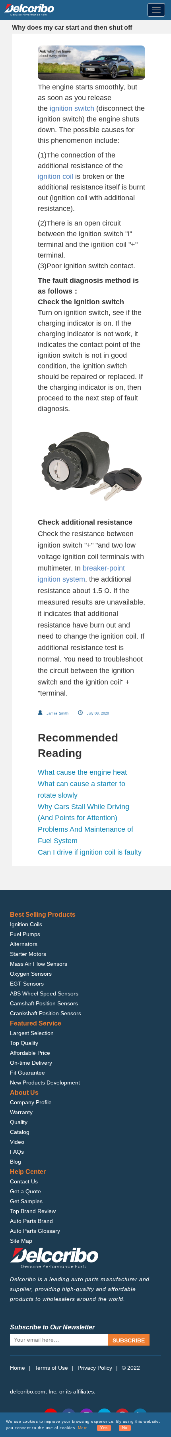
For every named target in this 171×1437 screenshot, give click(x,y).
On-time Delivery (31, 1063)
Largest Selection (32, 1033)
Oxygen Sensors (31, 974)
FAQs (17, 1152)
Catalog (19, 1132)
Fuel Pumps (25, 934)
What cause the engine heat (82, 772)
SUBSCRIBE (129, 1340)
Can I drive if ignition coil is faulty (90, 852)
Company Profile (31, 1102)
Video (17, 1142)
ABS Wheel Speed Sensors (44, 993)
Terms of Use (51, 1368)
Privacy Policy (95, 1368)
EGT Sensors (27, 983)
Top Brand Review (33, 1211)
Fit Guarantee (27, 1072)
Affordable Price (30, 1053)
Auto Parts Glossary (35, 1231)
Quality (18, 1122)
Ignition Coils (26, 924)
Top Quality (24, 1043)
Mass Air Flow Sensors (38, 964)
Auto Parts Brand (31, 1221)
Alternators (23, 944)
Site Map (21, 1241)
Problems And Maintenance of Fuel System (85, 835)
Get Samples (26, 1201)
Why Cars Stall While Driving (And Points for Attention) (83, 812)
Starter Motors (28, 954)
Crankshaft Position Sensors (45, 1013)
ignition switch (72, 108)
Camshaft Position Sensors (44, 1003)
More (83, 1428)
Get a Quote (25, 1191)
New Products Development (45, 1082)
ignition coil (55, 176)
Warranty (21, 1112)
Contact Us (24, 1181)
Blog (15, 1161)
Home (17, 1368)
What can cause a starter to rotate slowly (81, 789)
